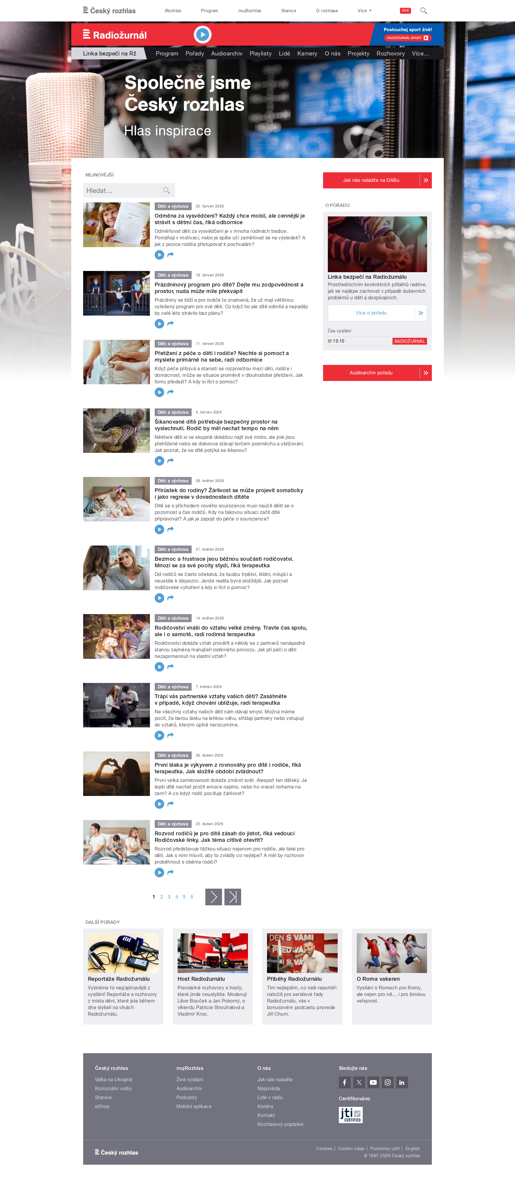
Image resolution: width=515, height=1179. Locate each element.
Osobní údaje (351, 1148)
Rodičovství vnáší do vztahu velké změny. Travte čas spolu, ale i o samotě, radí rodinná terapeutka (231, 631)
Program (209, 10)
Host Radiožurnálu (201, 979)
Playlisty (261, 53)
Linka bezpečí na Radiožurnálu (367, 277)
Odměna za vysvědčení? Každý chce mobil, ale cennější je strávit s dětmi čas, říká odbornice (230, 219)
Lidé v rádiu (270, 1097)
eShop (102, 1106)
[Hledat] (424, 10)
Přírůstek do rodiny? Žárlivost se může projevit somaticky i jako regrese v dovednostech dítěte (229, 493)
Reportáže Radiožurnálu (119, 979)
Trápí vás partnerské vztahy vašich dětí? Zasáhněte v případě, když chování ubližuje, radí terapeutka (221, 699)
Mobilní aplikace (194, 1106)
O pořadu (337, 205)
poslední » (232, 897)
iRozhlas (173, 10)
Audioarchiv (226, 53)
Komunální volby (113, 1088)
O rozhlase (327, 10)
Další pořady (103, 922)
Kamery (307, 53)
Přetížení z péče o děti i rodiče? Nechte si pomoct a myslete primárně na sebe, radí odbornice (222, 356)
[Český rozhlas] (109, 10)
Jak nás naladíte (275, 1079)
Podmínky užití (385, 1148)
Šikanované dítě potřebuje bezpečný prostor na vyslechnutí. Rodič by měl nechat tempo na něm (217, 425)
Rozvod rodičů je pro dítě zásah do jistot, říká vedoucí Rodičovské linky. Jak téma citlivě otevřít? (224, 836)
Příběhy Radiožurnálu (294, 979)
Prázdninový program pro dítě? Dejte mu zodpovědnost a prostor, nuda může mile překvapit (229, 287)
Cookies (324, 1148)
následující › (213, 897)
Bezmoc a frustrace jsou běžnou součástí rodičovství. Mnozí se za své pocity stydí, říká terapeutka (224, 562)
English (413, 1148)
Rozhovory (391, 53)
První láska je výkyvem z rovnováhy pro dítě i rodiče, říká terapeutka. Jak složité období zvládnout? (228, 768)
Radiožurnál (410, 341)
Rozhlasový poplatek (280, 1124)
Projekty (359, 53)
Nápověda (269, 1088)
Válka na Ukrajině (113, 1079)
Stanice (288, 10)
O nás (333, 53)
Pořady (195, 53)
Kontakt (266, 1115)
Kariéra (265, 1106)
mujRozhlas (249, 10)
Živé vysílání (189, 1079)
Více (420, 53)
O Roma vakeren (378, 979)
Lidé (284, 53)
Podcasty (186, 1097)
